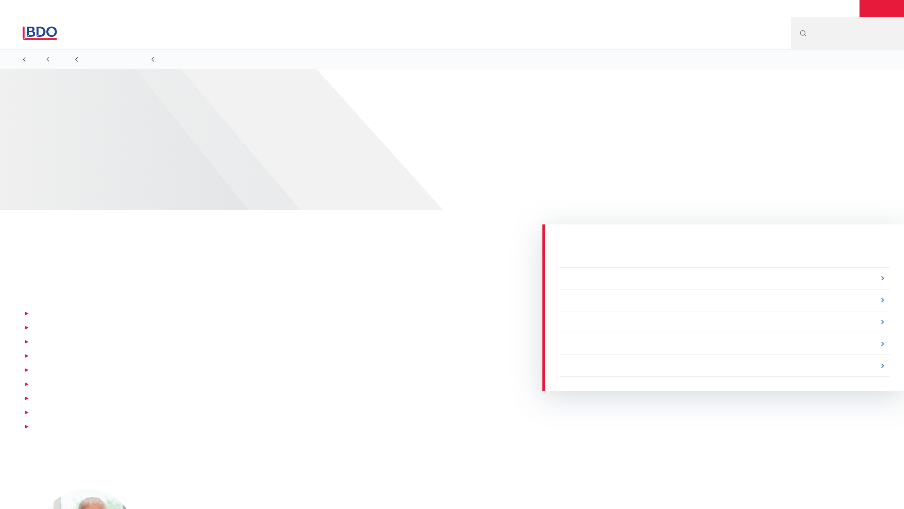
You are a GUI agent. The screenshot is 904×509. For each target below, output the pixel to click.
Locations (746, 8)
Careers (845, 8)
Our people (783, 8)
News (816, 8)
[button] (882, 8)
